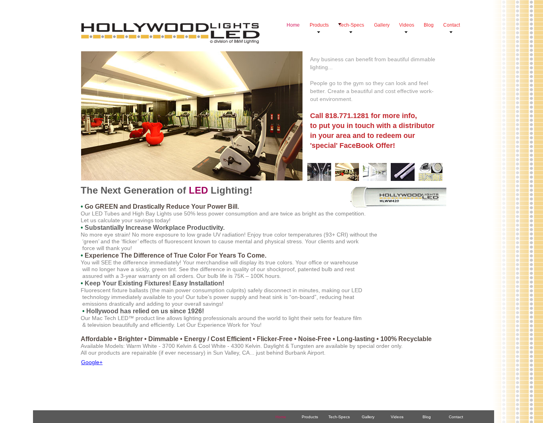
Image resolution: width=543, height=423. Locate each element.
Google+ (92, 362)
